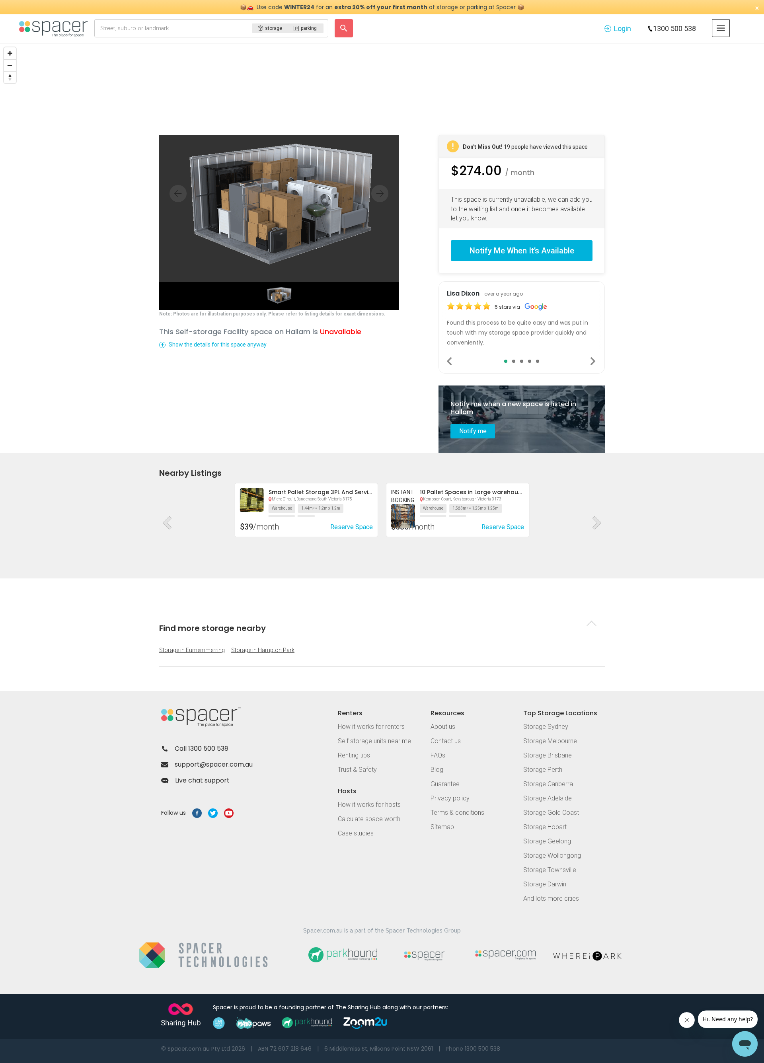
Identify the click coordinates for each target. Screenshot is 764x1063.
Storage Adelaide (547, 798)
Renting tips (354, 755)
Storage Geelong (547, 841)
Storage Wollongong (552, 855)
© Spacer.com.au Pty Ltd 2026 (203, 1049)
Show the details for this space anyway (218, 344)
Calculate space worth (369, 819)
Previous (450, 361)
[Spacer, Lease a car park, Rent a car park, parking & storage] (54, 28)
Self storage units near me (374, 741)
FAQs (438, 755)
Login (622, 28)
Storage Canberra (548, 784)
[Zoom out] (10, 65)
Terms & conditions (457, 812)
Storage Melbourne (550, 741)
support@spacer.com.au (214, 764)
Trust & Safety (357, 769)
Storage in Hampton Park (262, 650)
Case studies (356, 833)
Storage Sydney (545, 726)
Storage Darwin (544, 884)
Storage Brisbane (547, 755)
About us (443, 726)
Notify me (473, 431)
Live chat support (202, 780)
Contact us (446, 741)
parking (309, 28)
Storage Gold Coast (551, 812)
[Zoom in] (10, 53)
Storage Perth (542, 769)
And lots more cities (551, 898)
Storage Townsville (549, 870)
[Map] (382, 103)
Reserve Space (351, 527)
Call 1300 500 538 (201, 748)
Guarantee (445, 784)
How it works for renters (371, 726)
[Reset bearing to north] (10, 77)
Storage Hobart (545, 827)
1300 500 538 (674, 28)
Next (593, 361)
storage (273, 28)
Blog (437, 769)
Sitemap (442, 827)
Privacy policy (450, 798)
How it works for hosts (369, 804)
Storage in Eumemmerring (192, 650)
